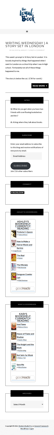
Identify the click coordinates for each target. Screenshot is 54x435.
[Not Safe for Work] (13, 360)
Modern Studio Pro (25, 426)
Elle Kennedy (22, 267)
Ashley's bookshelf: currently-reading (23, 225)
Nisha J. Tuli (22, 358)
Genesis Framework (41, 426)
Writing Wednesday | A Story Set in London (26, 44)
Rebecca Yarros (23, 327)
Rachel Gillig (22, 350)
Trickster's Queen (25, 232)
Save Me (20, 364)
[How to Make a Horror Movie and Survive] (13, 246)
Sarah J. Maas (22, 340)
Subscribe (20, 165)
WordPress (24, 429)
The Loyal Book (27, 14)
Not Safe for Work (25, 355)
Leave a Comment (37, 50)
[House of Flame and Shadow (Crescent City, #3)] (13, 339)
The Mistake (22, 265)
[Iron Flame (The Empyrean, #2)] (13, 329)
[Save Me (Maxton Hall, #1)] (13, 370)
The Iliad (20, 255)
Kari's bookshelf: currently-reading (23, 317)
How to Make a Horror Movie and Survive (24, 244)
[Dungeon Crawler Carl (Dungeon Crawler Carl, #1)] (13, 279)
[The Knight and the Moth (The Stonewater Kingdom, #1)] (13, 349)
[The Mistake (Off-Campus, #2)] (13, 270)
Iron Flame (21, 324)
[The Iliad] (13, 260)
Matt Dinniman (23, 280)
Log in (32, 429)
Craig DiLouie (17, 251)
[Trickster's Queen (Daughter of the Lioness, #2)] (13, 237)
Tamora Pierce (22, 234)
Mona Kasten (22, 367)
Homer (20, 258)
